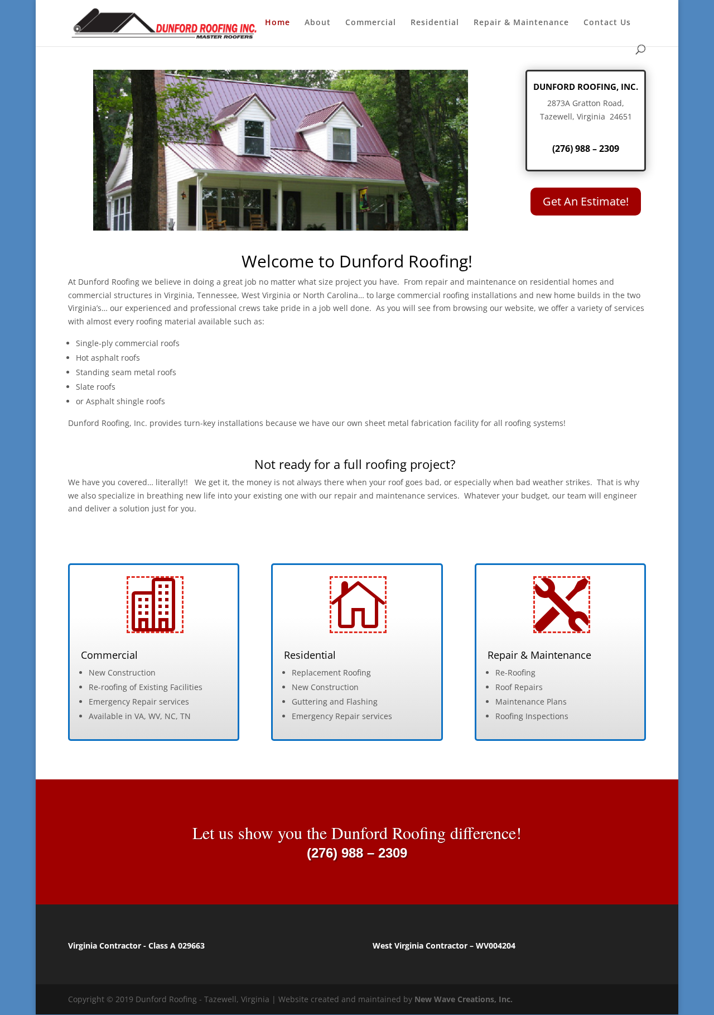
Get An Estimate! (586, 201)
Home (277, 22)
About (318, 22)
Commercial (370, 22)
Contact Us (607, 22)
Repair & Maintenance (521, 22)
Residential (435, 22)
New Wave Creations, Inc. (463, 999)
